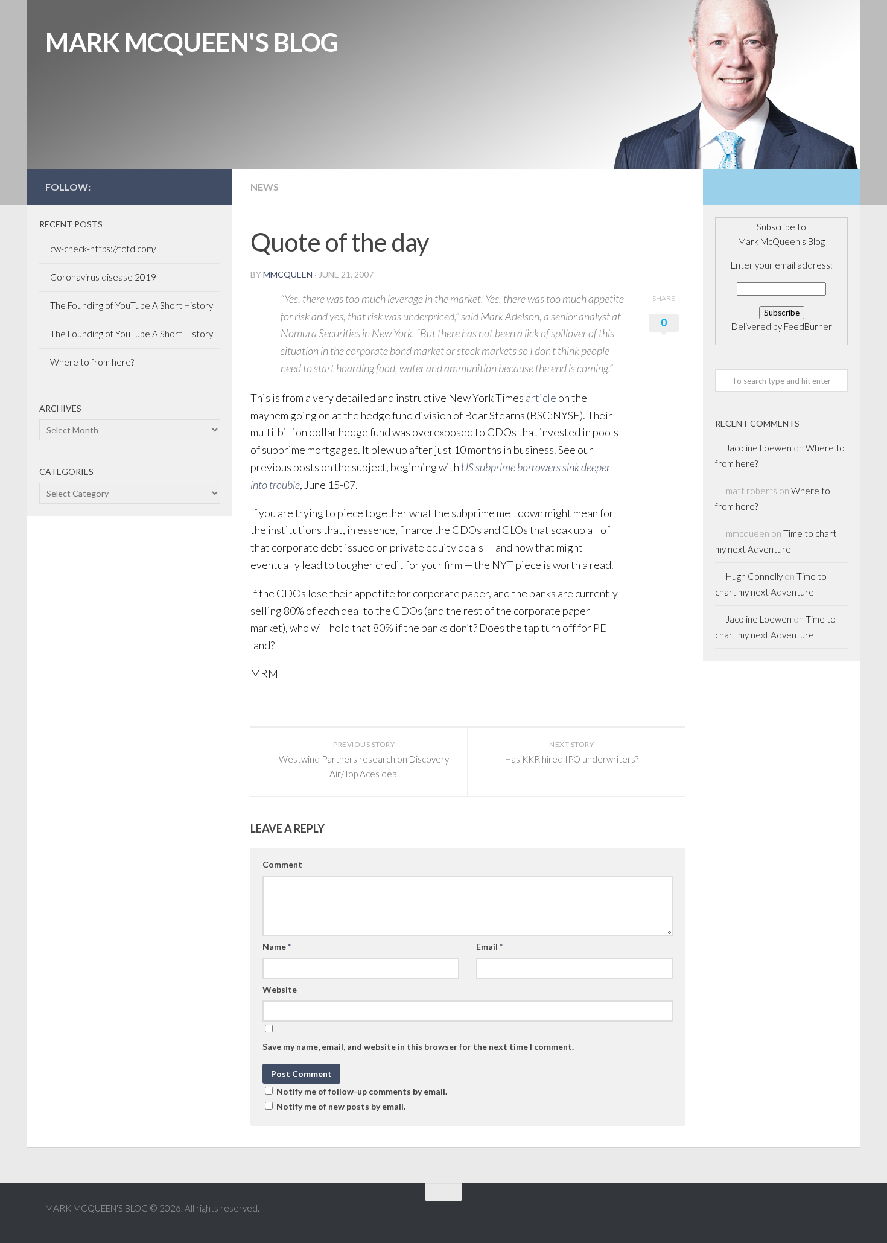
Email (489, 946)
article (541, 397)
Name (276, 946)
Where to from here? (92, 362)
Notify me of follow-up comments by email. (361, 1091)
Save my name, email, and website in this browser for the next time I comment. (418, 1046)
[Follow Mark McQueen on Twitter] (168, 186)
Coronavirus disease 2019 (103, 277)
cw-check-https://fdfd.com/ (103, 248)
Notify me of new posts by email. (340, 1106)
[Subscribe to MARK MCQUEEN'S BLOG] (207, 186)
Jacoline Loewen (759, 447)
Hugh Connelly (754, 576)
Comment (282, 864)
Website (279, 989)
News (264, 186)
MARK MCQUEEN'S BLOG (192, 42)
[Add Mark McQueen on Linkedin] (187, 186)
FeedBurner (808, 326)
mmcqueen (288, 274)
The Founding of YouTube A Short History (131, 305)
